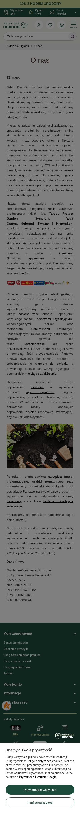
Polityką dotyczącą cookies (44, 761)
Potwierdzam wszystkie (40, 789)
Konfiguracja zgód (40, 802)
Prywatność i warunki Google (37, 777)
